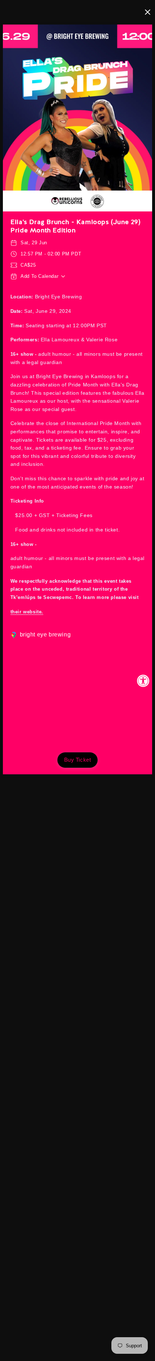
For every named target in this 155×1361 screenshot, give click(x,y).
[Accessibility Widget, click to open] (143, 681)
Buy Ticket (77, 760)
